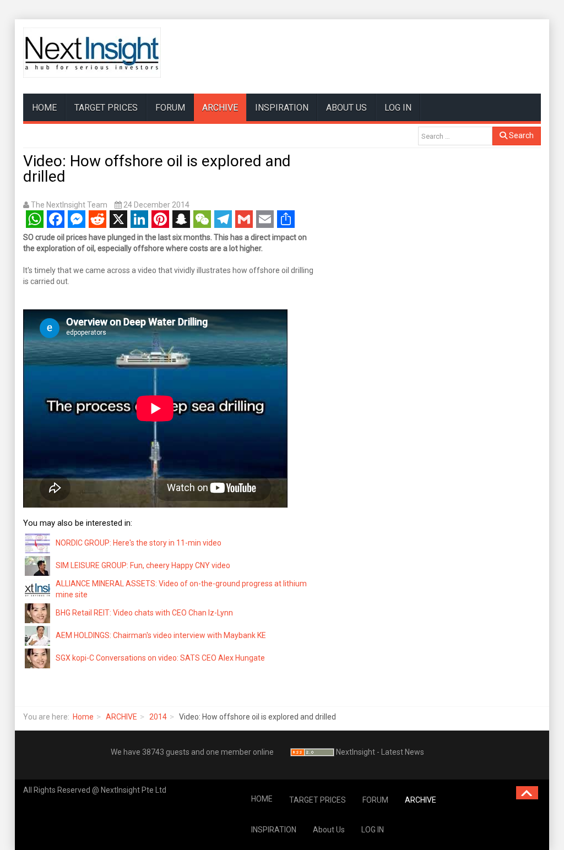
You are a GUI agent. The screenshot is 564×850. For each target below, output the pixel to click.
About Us (346, 107)
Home (83, 716)
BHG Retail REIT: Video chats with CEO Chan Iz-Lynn (144, 612)
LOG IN (397, 107)
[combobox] (455, 136)
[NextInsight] (92, 53)
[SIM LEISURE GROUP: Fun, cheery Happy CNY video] (38, 565)
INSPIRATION (281, 107)
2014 (158, 716)
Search (520, 135)
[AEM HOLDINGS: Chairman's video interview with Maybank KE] (38, 634)
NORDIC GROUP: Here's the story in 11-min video (138, 542)
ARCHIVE (220, 107)
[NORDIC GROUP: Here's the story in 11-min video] (38, 542)
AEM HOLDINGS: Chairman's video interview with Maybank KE (161, 635)
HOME (44, 107)
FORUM (170, 107)
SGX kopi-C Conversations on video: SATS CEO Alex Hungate (160, 657)
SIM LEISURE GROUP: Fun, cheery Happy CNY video (143, 565)
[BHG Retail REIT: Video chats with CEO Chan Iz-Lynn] (38, 612)
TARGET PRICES (106, 107)
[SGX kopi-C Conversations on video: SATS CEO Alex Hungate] (38, 657)
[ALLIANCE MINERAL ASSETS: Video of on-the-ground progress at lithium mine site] (38, 588)
